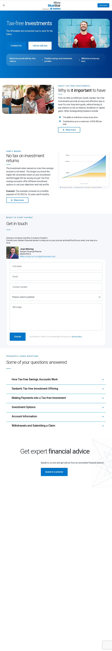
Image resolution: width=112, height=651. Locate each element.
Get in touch (103, 5)
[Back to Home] (51, 5)
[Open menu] (4, 5)
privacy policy (77, 337)
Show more (70, 130)
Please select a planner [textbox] (23, 297)
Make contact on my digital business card (37, 256)
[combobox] (56, 297)
